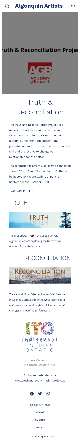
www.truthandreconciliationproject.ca (40, 380)
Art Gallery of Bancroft (46, 176)
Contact (40, 427)
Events (40, 419)
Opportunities (40, 405)
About (40, 412)
